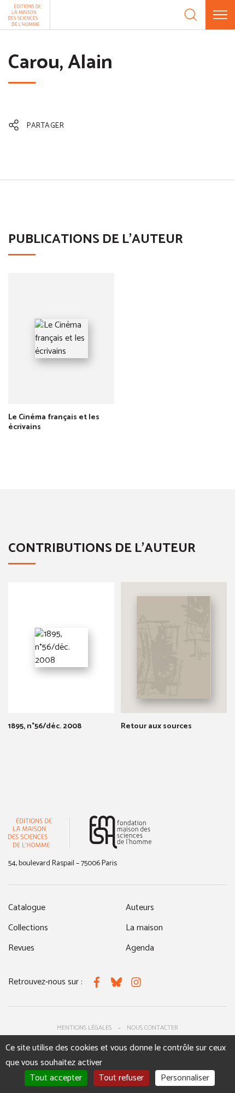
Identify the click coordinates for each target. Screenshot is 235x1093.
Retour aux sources (156, 726)
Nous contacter (152, 1028)
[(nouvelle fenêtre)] (120, 832)
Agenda (140, 948)
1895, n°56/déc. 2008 (44, 726)
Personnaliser (185, 1078)
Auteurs (140, 907)
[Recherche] (190, 14)
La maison (144, 927)
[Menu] (220, 14)
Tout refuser (121, 1078)
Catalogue (26, 907)
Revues (21, 948)
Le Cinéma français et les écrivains (53, 422)
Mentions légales (84, 1028)
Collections (28, 927)
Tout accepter (56, 1078)
